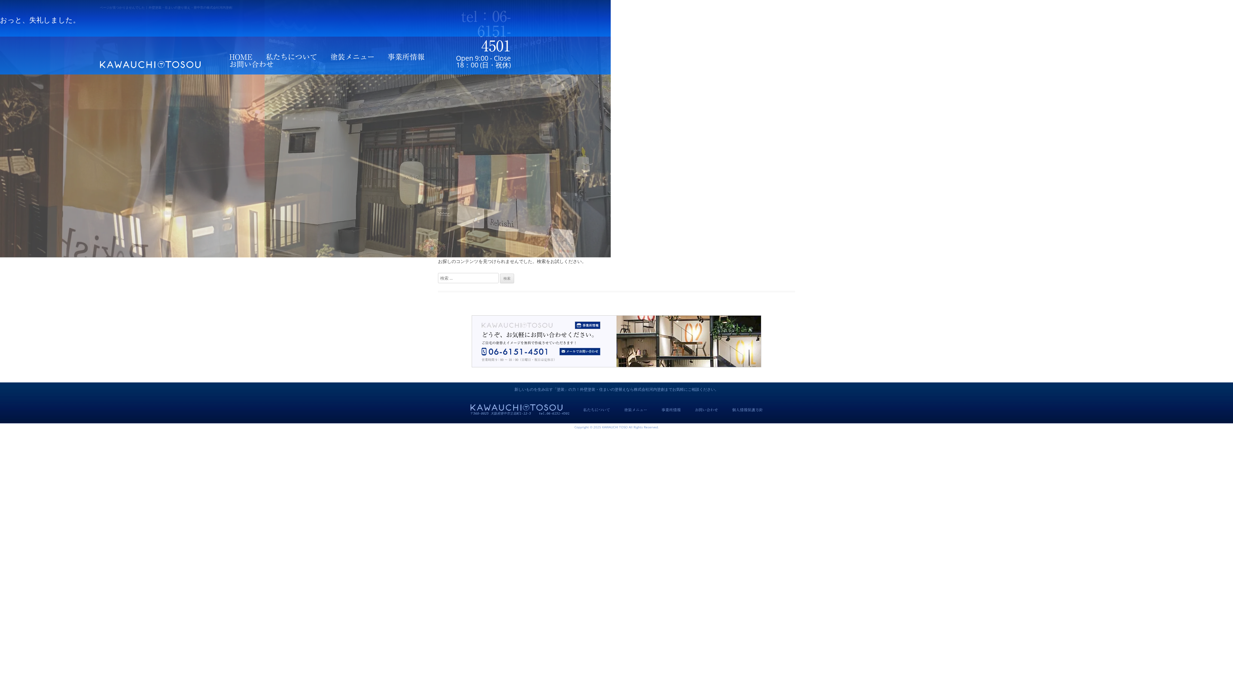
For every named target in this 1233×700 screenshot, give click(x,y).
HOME (240, 57)
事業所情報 (406, 57)
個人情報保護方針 (747, 410)
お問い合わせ (251, 64)
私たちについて (291, 57)
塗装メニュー (352, 57)
